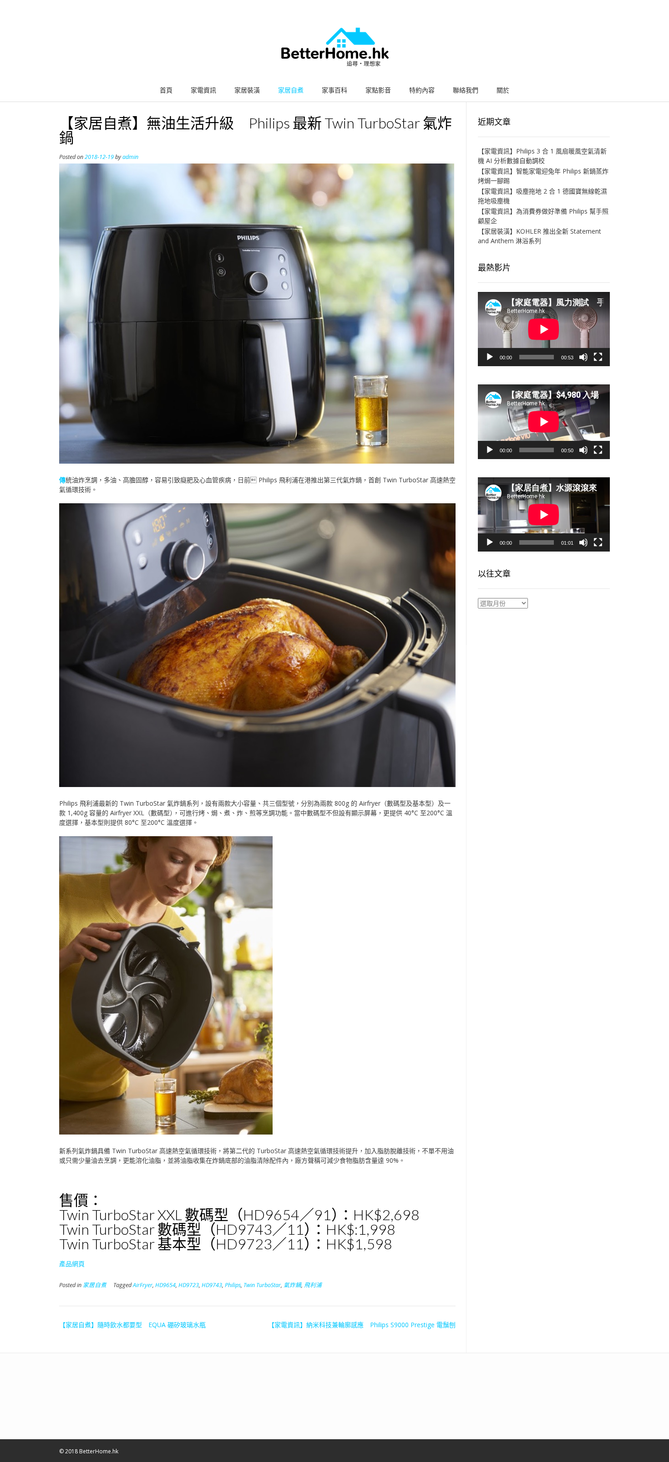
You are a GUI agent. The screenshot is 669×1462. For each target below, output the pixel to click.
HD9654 (165, 1285)
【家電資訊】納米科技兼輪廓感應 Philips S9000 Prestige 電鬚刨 (362, 1324)
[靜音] (583, 357)
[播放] (489, 357)
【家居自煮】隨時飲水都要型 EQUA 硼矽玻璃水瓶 (132, 1324)
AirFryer (142, 1285)
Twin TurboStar (262, 1285)
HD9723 (188, 1285)
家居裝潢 (247, 90)
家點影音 (378, 90)
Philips (233, 1285)
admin (130, 157)
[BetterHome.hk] (335, 47)
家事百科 (334, 90)
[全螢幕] (598, 357)
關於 (503, 90)
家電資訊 (203, 90)
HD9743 (212, 1285)
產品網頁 (72, 1263)
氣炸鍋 (292, 1285)
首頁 (166, 90)
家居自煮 (291, 90)
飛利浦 (313, 1285)
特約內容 (422, 90)
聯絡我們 (465, 90)
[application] (544, 329)
